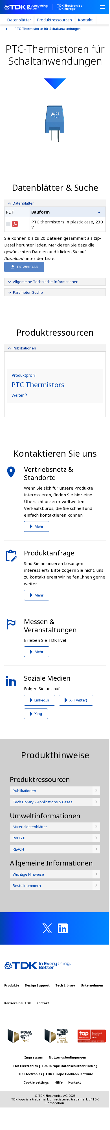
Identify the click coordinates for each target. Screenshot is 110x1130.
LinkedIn (41, 700)
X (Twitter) (78, 700)
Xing (38, 713)
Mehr (38, 526)
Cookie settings (36, 1082)
